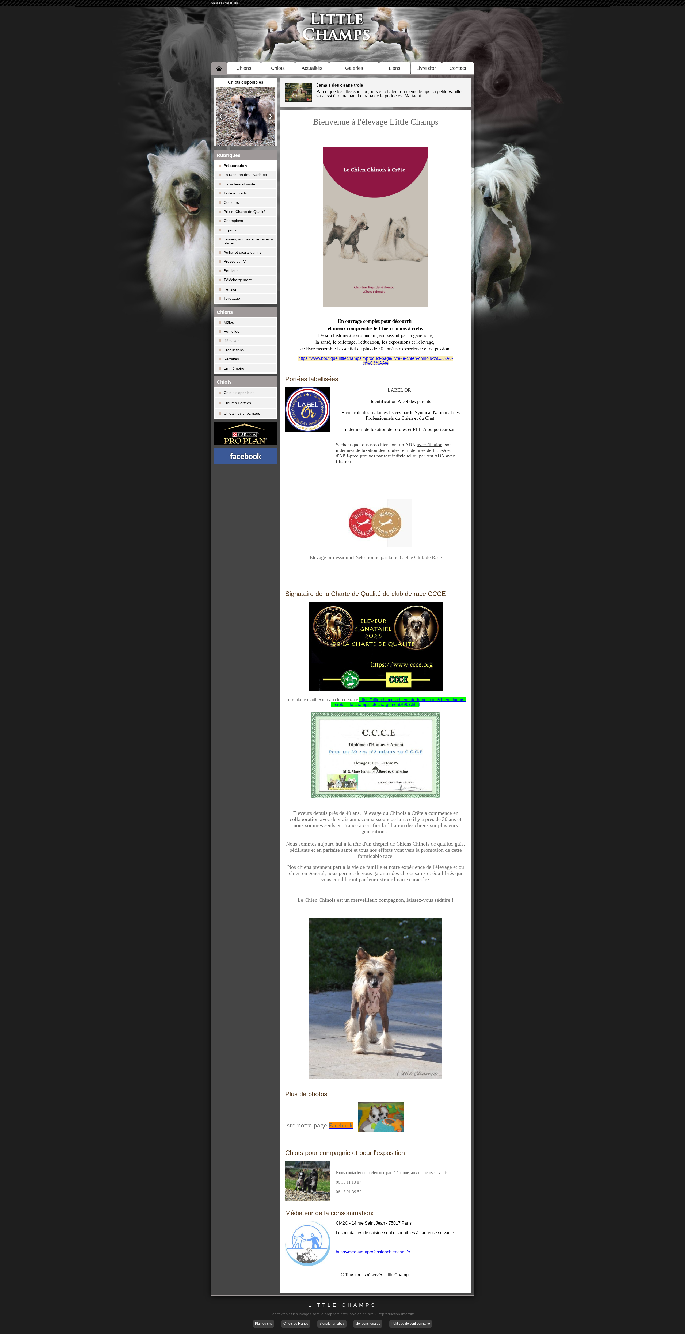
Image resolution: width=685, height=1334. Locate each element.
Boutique (231, 271)
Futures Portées (237, 403)
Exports (230, 230)
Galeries (354, 68)
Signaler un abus (331, 1323)
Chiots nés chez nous (242, 413)
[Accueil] (219, 68)
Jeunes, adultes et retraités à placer (248, 241)
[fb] (245, 456)
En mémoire (234, 368)
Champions (233, 221)
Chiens (243, 68)
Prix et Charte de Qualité (244, 211)
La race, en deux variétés (245, 175)
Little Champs (342, 1305)
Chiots (278, 68)
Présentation (235, 165)
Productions (234, 350)
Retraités (231, 359)
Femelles (231, 331)
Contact (458, 68)
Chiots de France (295, 1323)
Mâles (229, 322)
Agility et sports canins (242, 252)
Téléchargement (238, 280)
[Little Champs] (342, 33)
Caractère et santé (239, 184)
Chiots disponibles (239, 393)
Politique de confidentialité (410, 1323)
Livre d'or (426, 68)
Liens (394, 68)
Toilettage (232, 298)
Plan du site (263, 1323)
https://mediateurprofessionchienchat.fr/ (373, 1252)
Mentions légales (367, 1323)
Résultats (231, 340)
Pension (230, 289)
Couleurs (231, 202)
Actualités (312, 68)
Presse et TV (235, 261)
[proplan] (245, 433)
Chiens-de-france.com (224, 2)
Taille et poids (235, 193)
